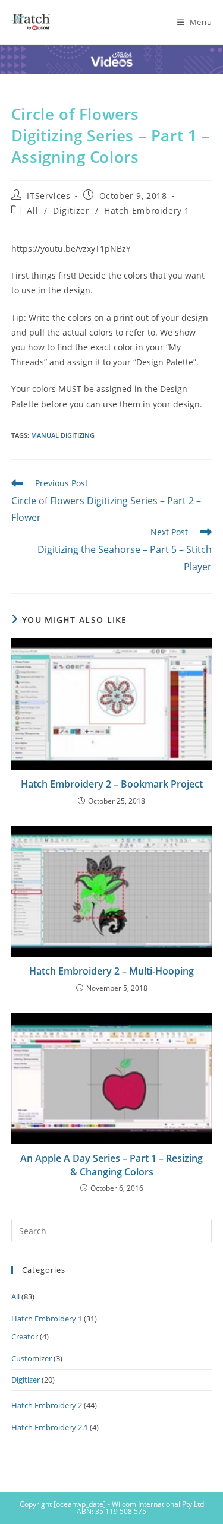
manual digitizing (63, 435)
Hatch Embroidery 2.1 (49, 1427)
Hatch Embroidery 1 (147, 210)
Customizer (31, 1358)
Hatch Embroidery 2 (46, 1405)
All (32, 210)
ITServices (48, 195)
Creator (24, 1336)
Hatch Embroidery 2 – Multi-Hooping (111, 971)
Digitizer (71, 210)
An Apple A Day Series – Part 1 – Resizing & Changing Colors (111, 1165)
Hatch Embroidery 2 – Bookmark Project (112, 784)
